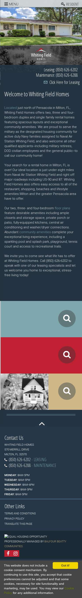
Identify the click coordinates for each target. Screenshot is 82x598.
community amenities (35, 232)
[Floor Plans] (41, 319)
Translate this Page (18, 523)
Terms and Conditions (20, 513)
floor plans (62, 208)
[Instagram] (15, 553)
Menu (13, 4)
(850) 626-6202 (20, 459)
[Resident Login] (71, 3)
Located (10, 108)
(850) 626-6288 (20, 465)
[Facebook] (8, 553)
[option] (41, 26)
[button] (6, 27)
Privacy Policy (14, 518)
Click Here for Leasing (64, 82)
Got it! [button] (65, 565)
